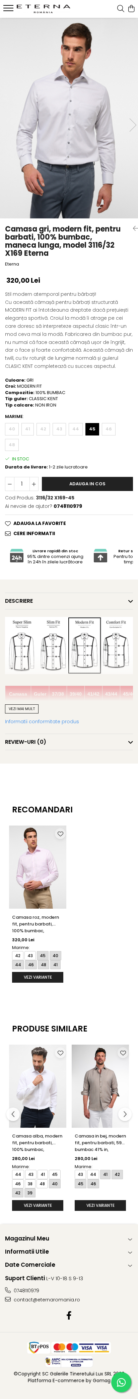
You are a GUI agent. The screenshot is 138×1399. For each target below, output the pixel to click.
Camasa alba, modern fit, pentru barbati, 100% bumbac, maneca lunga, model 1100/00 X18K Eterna (37, 1143)
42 (43, 429)
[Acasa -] (43, 9)
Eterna (12, 264)
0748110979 (25, 1290)
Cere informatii (34, 533)
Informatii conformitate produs (42, 721)
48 (12, 445)
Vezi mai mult (22, 708)
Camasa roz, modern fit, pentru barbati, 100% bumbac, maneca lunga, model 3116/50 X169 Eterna (36, 924)
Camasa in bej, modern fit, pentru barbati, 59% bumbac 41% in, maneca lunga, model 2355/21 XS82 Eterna (100, 1143)
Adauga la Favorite (39, 523)
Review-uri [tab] (25, 742)
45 (92, 429)
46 (109, 429)
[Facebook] (69, 1316)
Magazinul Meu (27, 1238)
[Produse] (9, 10)
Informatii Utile (27, 1252)
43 (59, 429)
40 (12, 429)
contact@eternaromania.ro (46, 1299)
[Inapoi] (133, 228)
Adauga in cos (87, 484)
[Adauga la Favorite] (60, 833)
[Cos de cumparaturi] (131, 9)
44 (75, 429)
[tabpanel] (69, 118)
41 (27, 429)
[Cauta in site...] (120, 9)
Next (132, 125)
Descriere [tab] (19, 601)
